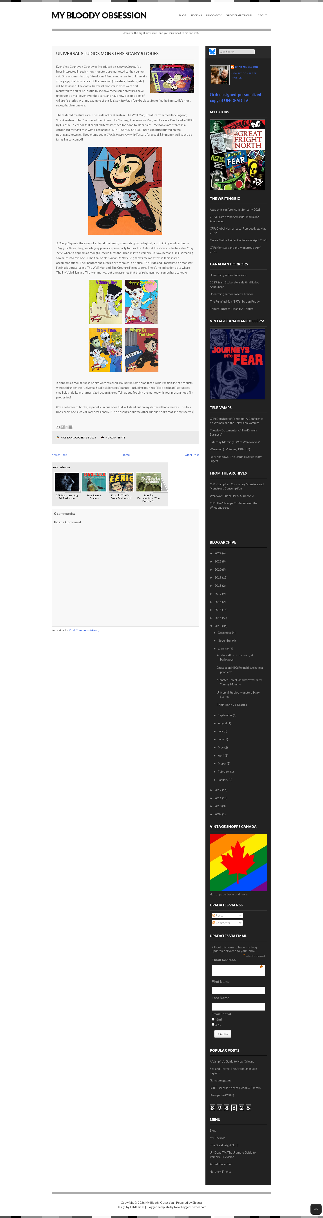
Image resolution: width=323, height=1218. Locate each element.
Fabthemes (137, 1207)
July (221, 731)
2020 (218, 569)
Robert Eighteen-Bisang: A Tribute (231, 308)
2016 (218, 602)
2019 (218, 577)
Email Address (237, 961)
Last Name (220, 998)
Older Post (192, 455)
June (221, 739)
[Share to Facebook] (71, 427)
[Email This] (58, 427)
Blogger (197, 1202)
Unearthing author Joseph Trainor (231, 294)
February (224, 771)
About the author (221, 1164)
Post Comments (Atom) (84, 630)
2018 (218, 585)
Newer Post (59, 455)
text (217, 1024)
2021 (218, 561)
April (221, 755)
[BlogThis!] (62, 427)
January (223, 780)
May (221, 747)
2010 (218, 806)
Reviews (196, 15)
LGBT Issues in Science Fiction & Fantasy (235, 1088)
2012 (218, 790)
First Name (221, 982)
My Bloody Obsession (99, 15)
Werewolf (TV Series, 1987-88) (230, 449)
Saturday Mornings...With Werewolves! (235, 442)
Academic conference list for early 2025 (235, 209)
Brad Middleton (246, 67)
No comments (115, 437)
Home (126, 455)
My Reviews (217, 1137)
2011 (218, 798)
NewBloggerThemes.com (190, 1207)
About (262, 15)
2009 (218, 814)
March (222, 763)
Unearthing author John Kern (228, 275)
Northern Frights (220, 1171)
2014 (218, 618)
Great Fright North (239, 15)
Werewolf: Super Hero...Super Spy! (232, 496)
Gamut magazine (220, 1080)
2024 (218, 553)
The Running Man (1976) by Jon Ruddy (235, 301)
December (225, 632)
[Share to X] (66, 427)
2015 (218, 610)
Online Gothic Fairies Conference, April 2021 (238, 240)
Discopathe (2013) (222, 1095)
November (225, 640)
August (223, 723)
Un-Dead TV (213, 15)
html (218, 1019)
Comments (222, 923)
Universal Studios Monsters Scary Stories (107, 53)
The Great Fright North (224, 1145)
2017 (218, 593)
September (225, 715)
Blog (182, 15)
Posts (219, 915)
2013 (218, 626)
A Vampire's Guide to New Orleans (232, 1061)
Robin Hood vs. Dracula (232, 705)
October (224, 648)
